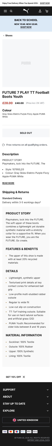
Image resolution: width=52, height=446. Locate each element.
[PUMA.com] (26, 11)
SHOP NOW (45, 3)
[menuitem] (38, 440)
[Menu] (5, 11)
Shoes (8, 35)
